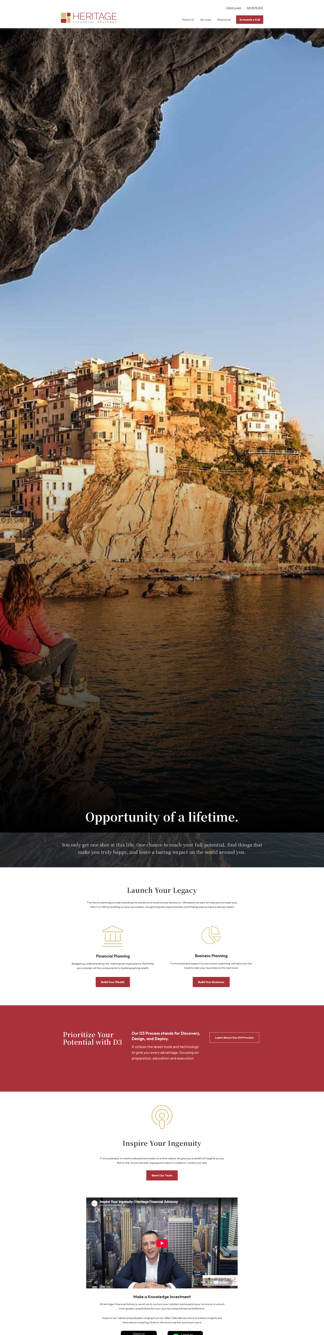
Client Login (233, 7)
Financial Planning (113, 956)
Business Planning (211, 955)
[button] (188, 20)
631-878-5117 (255, 7)
